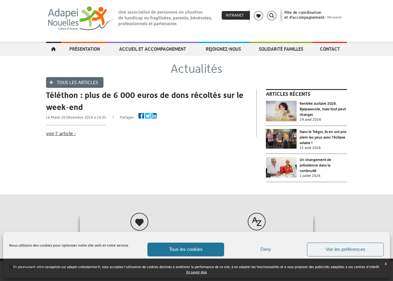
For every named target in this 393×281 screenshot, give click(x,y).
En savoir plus (196, 272)
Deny (265, 249)
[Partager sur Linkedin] (154, 116)
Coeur (258, 15)
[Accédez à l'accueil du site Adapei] (53, 49)
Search (271, 15)
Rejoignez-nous (223, 49)
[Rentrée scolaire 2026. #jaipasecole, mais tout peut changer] (283, 111)
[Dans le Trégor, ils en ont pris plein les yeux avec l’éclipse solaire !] (283, 139)
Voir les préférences (345, 249)
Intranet (235, 15)
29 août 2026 (310, 120)
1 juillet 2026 (310, 176)
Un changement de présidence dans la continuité (315, 165)
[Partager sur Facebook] (141, 116)
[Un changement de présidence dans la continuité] (283, 167)
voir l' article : (61, 133)
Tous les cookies (186, 249)
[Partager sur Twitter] (147, 116)
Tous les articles (77, 82)
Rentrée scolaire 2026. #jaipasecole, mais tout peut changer (323, 109)
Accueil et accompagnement (152, 49)
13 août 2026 (310, 148)
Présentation (84, 49)
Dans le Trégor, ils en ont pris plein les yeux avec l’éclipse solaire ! (323, 137)
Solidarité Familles (281, 49)
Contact (330, 49)
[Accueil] (130, 18)
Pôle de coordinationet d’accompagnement (313, 15)
